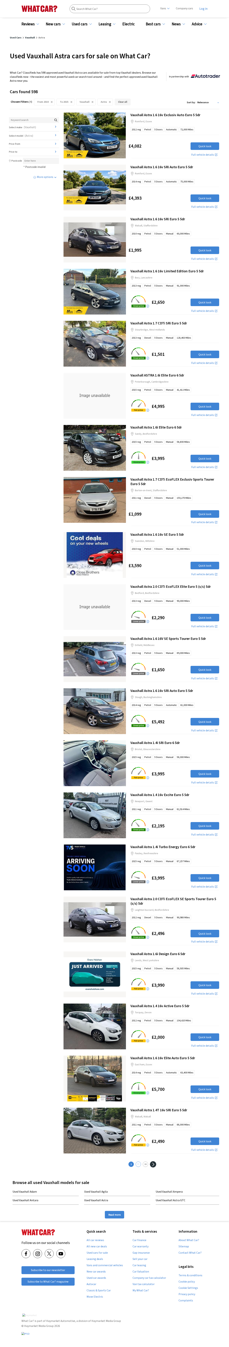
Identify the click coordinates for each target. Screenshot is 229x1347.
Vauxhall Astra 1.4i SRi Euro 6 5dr (155, 742)
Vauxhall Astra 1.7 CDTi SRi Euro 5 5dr (158, 323)
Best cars (153, 24)
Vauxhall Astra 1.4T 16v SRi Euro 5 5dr (158, 1110)
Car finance (139, 1240)
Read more (114, 1214)
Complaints (186, 1300)
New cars (53, 24)
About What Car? (189, 1240)
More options (45, 177)
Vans (163, 8)
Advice (197, 24)
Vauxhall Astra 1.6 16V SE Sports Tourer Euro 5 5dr (168, 638)
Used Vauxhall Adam (25, 1191)
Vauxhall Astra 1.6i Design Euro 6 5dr (157, 953)
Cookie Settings (188, 1288)
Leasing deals (95, 1259)
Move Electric (95, 1297)
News (176, 24)
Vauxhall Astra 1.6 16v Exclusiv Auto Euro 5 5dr (165, 115)
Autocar (91, 1284)
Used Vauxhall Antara (25, 1200)
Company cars (184, 8)
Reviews (28, 24)
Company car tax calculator (149, 1278)
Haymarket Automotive (60, 1321)
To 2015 (64, 101)
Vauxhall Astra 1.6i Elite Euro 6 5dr (156, 427)
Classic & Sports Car (99, 1290)
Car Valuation (141, 1271)
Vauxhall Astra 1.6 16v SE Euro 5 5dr (157, 534)
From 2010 (43, 101)
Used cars (79, 24)
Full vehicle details (202, 154)
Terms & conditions (190, 1275)
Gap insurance (141, 1253)
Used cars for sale (97, 1253)
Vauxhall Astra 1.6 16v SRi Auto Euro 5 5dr (161, 167)
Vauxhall (84, 101)
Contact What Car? (190, 1253)
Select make (22, 127)
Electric (128, 24)
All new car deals (97, 1246)
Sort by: (191, 102)
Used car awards (96, 1278)
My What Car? (141, 1290)
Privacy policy (187, 1294)
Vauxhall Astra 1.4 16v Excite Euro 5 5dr (159, 794)
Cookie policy (187, 1281)
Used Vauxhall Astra (96, 1200)
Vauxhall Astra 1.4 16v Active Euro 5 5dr (159, 1006)
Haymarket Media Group (106, 1321)
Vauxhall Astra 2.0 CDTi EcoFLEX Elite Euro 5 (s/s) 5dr (170, 586)
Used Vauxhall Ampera (169, 1191)
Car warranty (140, 1246)
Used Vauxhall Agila (96, 1191)
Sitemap (184, 1246)
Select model (21, 135)
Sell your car (140, 1259)
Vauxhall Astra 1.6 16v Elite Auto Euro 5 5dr (162, 1058)
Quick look (204, 146)
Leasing (105, 24)
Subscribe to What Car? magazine (48, 1281)
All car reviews (95, 1240)
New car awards (96, 1271)
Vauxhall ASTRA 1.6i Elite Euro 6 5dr (157, 375)
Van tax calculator (144, 1284)
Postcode (16, 160)
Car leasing (139, 1265)
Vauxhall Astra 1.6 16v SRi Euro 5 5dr (157, 219)
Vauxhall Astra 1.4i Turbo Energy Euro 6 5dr (162, 847)
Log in (203, 8)
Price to (13, 151)
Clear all (122, 101)
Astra (104, 101)
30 (145, 1164)
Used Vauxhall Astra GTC (170, 1200)
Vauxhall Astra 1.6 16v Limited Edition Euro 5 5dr (167, 271)
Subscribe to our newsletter (48, 1270)
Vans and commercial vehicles (105, 1265)
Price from (14, 143)
